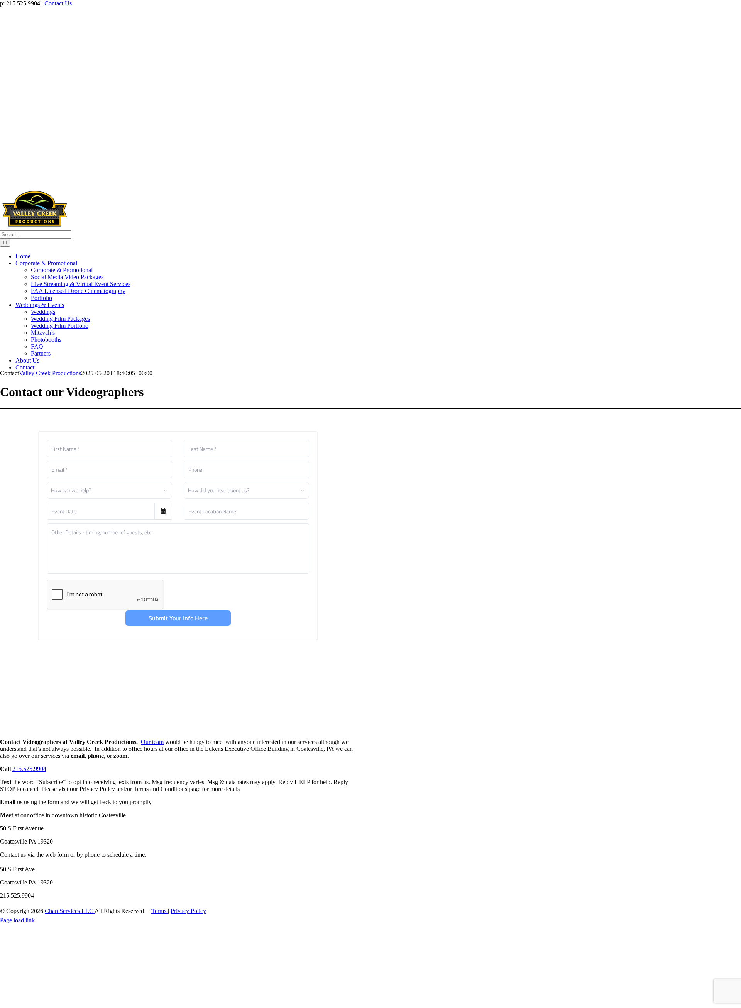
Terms (159, 911)
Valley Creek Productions (50, 373)
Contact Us (58, 3)
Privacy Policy (188, 911)
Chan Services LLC (70, 911)
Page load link (17, 920)
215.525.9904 (29, 769)
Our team (152, 742)
